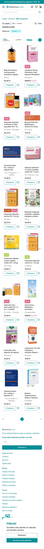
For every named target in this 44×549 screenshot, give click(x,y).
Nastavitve (22, 535)
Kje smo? (5, 460)
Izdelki (4, 19)
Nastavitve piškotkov (9, 507)
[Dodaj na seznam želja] (18, 85)
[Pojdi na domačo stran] (14, 7)
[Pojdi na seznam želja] (36, 7)
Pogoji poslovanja (8, 471)
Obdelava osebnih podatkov (12, 500)
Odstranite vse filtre (8, 27)
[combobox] (14, 23)
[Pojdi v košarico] (40, 7)
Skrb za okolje (7, 510)
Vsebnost (11, 19)
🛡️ (22, 2)
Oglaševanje (6, 463)
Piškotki (5, 504)
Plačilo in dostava (8, 475)
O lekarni (5, 456)
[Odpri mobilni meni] (3, 7)
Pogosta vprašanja (8, 497)
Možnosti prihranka (9, 482)
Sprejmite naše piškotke (22, 540)
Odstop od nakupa (8, 485)
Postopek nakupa (8, 478)
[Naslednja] (40, 40)
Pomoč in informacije (9, 493)
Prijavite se (22, 447)
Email (5, 442)
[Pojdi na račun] (32, 7)
